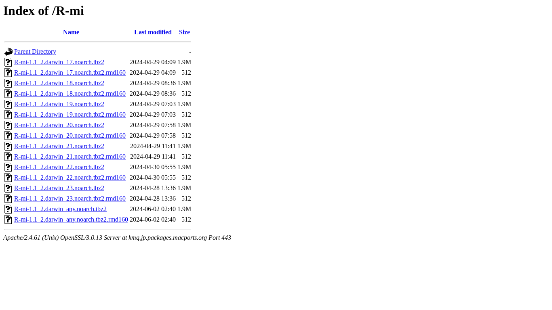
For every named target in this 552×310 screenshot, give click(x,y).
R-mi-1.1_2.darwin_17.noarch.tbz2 (59, 62)
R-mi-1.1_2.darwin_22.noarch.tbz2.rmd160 (70, 177)
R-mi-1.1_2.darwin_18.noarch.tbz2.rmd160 (70, 93)
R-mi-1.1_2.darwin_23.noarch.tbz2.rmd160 (70, 198)
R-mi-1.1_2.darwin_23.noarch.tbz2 (59, 187)
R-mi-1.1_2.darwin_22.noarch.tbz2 (59, 166)
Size (184, 32)
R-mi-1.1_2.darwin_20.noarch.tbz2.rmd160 (70, 135)
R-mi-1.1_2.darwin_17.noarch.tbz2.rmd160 (70, 72)
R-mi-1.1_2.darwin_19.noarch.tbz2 (59, 104)
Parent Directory (35, 51)
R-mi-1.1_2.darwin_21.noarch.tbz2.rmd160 (70, 156)
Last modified (153, 32)
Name (71, 32)
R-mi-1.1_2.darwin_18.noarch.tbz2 (59, 83)
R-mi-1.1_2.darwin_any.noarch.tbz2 (60, 208)
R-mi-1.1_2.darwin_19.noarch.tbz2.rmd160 (70, 114)
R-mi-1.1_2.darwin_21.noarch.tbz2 (59, 145)
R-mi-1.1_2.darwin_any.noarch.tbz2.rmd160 (71, 219)
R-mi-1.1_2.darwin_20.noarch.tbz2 (59, 124)
